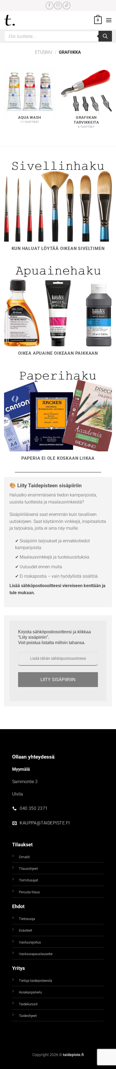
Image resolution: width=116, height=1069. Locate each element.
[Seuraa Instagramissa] (58, 5)
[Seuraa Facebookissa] (49, 5)
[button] (98, 20)
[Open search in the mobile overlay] (58, 36)
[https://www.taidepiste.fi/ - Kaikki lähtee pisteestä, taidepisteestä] (18, 20)
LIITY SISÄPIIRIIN (58, 679)
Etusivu (43, 52)
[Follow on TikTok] (66, 5)
